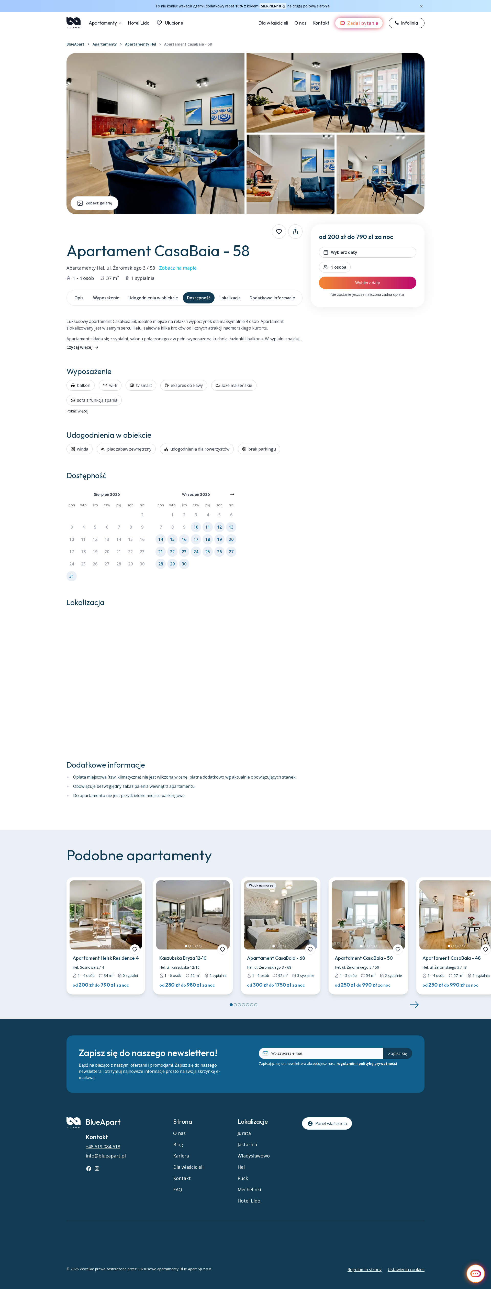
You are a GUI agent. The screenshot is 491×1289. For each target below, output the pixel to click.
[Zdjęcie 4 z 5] (109, 946)
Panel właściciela (331, 1123)
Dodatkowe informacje (272, 298)
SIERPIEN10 (271, 6)
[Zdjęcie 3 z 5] (106, 946)
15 (130, 539)
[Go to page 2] (235, 1004)
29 (130, 564)
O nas (300, 23)
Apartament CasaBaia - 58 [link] (188, 44)
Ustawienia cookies (406, 1269)
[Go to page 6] (251, 1004)
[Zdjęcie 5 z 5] (113, 946)
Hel (241, 1167)
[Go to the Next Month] (232, 494)
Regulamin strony (365, 1269)
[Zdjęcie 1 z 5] (98, 946)
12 (95, 539)
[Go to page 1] (231, 1004)
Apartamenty (103, 23)
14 (118, 539)
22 (130, 551)
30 (142, 564)
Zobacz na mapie (178, 268)
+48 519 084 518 (103, 1146)
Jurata (244, 1133)
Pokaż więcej (77, 411)
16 (142, 539)
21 (118, 551)
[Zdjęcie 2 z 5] (102, 946)
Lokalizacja (230, 298)
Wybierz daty (367, 283)
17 (71, 551)
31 (71, 576)
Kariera (181, 1156)
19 (95, 551)
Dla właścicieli (273, 23)
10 (71, 539)
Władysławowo (254, 1156)
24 (71, 564)
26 (95, 564)
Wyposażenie (106, 298)
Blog (178, 1144)
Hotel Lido (139, 23)
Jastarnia (247, 1144)
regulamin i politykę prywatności (367, 1063)
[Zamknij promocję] (421, 6)
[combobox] (335, 267)
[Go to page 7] (255, 1004)
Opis (78, 298)
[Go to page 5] (247, 1004)
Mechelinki (249, 1189)
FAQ (177, 1189)
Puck (243, 1178)
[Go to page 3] (239, 1004)
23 (142, 551)
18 (83, 551)
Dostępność (198, 298)
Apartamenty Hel (140, 44)
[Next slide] (414, 1005)
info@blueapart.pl (106, 1156)
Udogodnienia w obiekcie (153, 298)
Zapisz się (397, 1053)
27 (107, 564)
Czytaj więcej (79, 347)
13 (107, 539)
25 (83, 564)
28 (118, 564)
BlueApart (75, 44)
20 (107, 551)
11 (83, 539)
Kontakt (321, 23)
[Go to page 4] (243, 1004)
